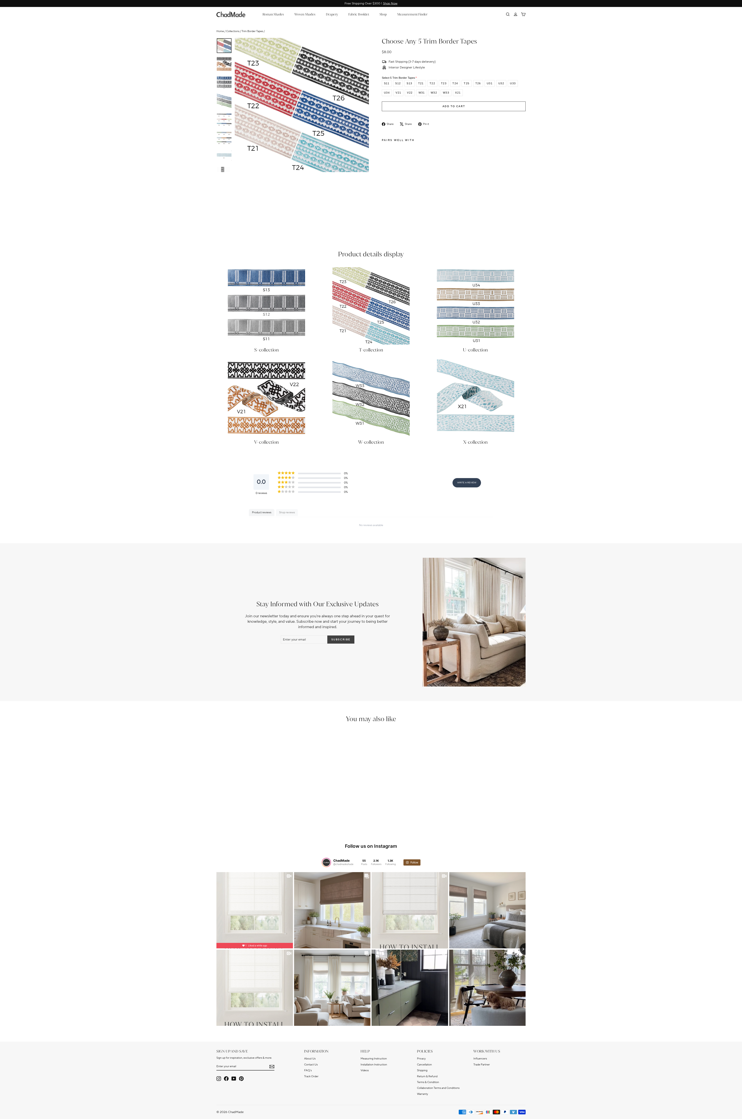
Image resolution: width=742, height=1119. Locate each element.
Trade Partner (481, 1064)
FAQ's (308, 1070)
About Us (310, 1058)
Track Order (311, 1076)
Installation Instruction (374, 1064)
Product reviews (261, 512)
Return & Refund (427, 1076)
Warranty (422, 1094)
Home (220, 31)
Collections (232, 31)
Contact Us (311, 1064)
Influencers (480, 1058)
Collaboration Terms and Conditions (438, 1088)
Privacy (421, 1058)
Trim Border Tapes (252, 31)
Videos (365, 1070)
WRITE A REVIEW (466, 482)
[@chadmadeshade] (326, 862)
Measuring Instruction (374, 1058)
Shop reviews (287, 512)
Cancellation (424, 1064)
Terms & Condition (428, 1082)
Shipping (422, 1070)
